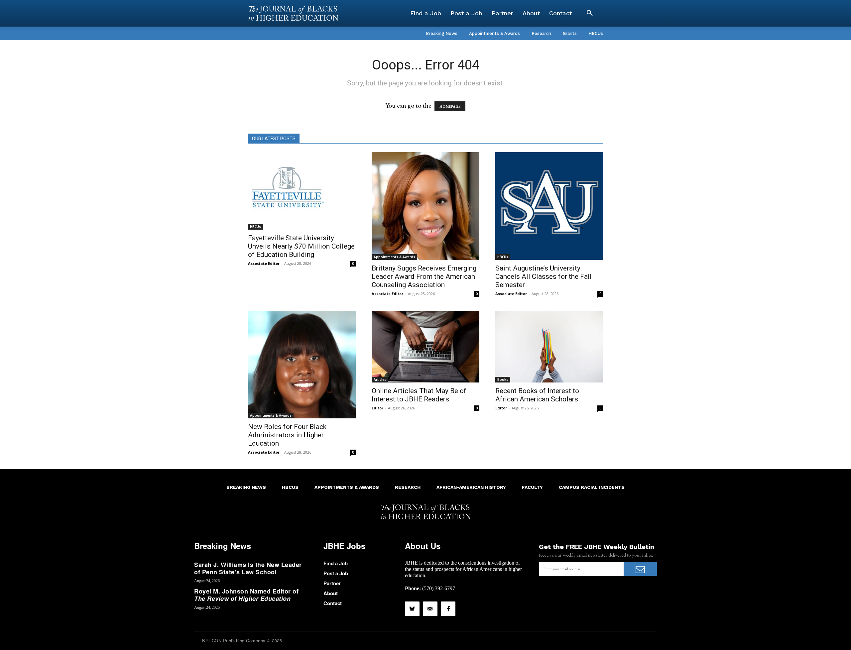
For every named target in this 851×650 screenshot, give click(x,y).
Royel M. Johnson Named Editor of (246, 595)
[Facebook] (448, 608)
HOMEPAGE (449, 106)
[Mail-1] (430, 608)
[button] (589, 13)
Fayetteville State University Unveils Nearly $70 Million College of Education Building (301, 246)
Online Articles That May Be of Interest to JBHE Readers (419, 395)
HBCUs (255, 226)
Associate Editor (264, 263)
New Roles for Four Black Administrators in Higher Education (287, 435)
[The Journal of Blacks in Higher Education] (293, 13)
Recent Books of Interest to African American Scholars (537, 395)
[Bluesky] (412, 608)
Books (502, 379)
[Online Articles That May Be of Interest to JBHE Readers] (425, 346)
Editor (377, 407)
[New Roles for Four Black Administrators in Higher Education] (302, 364)
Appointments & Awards (394, 257)
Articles (380, 379)
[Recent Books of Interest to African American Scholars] (549, 346)
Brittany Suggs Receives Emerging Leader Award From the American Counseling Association (424, 276)
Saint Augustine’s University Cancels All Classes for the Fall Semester (543, 276)
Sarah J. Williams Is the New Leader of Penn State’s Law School (248, 568)
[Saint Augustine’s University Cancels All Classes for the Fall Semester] (549, 206)
